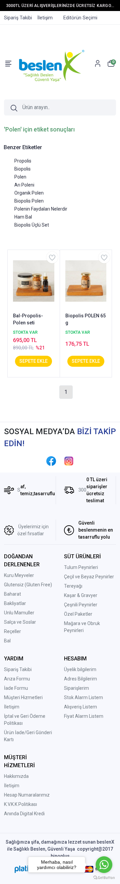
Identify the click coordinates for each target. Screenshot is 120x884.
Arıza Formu (17, 678)
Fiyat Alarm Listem (83, 716)
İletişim (11, 706)
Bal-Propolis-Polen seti (28, 319)
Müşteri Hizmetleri (23, 697)
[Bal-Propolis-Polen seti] (34, 280)
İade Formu (16, 688)
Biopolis (22, 169)
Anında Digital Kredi (24, 813)
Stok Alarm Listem (83, 697)
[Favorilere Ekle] (52, 257)
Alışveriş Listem (80, 706)
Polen (20, 177)
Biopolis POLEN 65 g (85, 319)
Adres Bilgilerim (80, 678)
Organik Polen (29, 193)
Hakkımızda (16, 776)
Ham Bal (23, 217)
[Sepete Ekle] (33, 361)
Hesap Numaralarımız (27, 795)
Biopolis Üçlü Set (31, 225)
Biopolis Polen (29, 201)
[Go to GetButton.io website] (104, 877)
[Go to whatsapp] (104, 864)
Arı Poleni (24, 185)
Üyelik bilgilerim (80, 669)
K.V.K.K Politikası (20, 804)
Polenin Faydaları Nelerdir (40, 209)
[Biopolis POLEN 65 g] (86, 280)
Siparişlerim (76, 688)
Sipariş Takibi (18, 669)
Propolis (22, 161)
